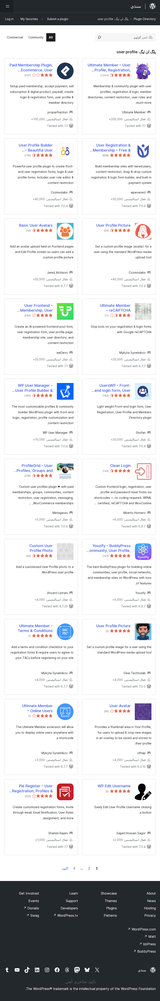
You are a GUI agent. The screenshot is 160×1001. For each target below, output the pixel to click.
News (151, 901)
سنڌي (142, 970)
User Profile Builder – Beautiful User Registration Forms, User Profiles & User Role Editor (31, 148)
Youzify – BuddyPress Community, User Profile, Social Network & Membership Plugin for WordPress (109, 548)
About (151, 893)
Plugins (111, 908)
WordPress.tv (65, 915)
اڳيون (65, 868)
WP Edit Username (114, 786)
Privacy (150, 915)
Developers (69, 908)
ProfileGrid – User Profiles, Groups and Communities (35, 468)
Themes (111, 901)
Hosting (150, 908)
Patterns (110, 915)
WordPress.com (142, 929)
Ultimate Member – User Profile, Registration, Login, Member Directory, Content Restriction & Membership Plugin (109, 67)
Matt (150, 936)
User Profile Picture (113, 225)
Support (72, 901)
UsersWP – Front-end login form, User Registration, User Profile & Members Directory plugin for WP (110, 388)
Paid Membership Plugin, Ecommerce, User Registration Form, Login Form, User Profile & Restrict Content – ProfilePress (31, 67)
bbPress (147, 944)
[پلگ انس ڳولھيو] (99, 37)
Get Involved (29, 893)
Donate (31, 908)
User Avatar (120, 706)
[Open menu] (6, 6)
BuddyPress (144, 951)
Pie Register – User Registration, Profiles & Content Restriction (32, 788)
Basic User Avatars (36, 225)
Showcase (109, 893)
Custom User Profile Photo (41, 548)
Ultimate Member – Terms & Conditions (35, 628)
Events (33, 901)
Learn (73, 893)
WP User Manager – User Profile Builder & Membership (34, 388)
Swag (32, 915)
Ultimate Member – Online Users (37, 708)
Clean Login (120, 465)
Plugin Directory (145, 19)
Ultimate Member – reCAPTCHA (115, 307)
